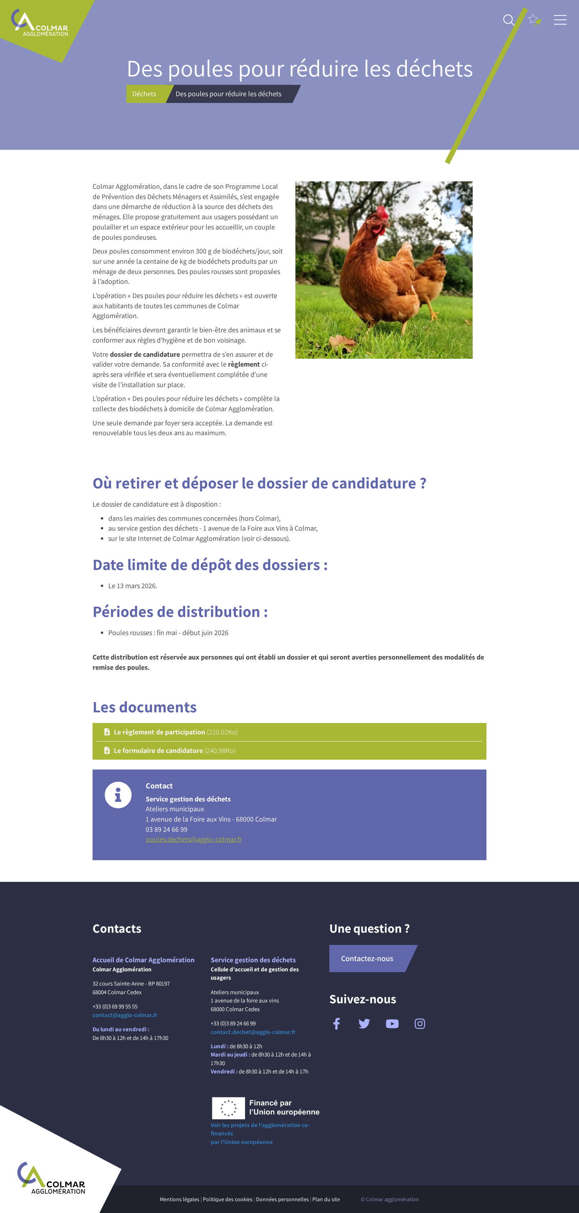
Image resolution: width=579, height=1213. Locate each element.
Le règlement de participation (176, 731)
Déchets (144, 93)
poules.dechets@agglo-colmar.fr (194, 839)
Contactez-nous (367, 958)
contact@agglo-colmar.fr (125, 1015)
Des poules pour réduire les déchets (228, 93)
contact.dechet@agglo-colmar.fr (253, 1032)
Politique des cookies (227, 1199)
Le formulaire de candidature (175, 750)
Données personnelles (282, 1199)
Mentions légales (179, 1199)
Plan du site (326, 1199)
